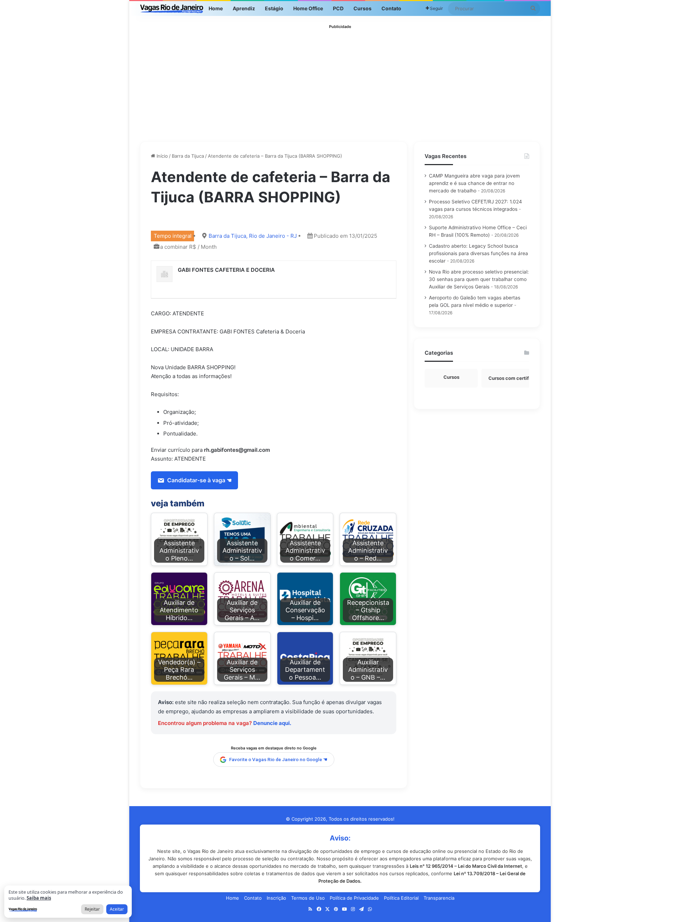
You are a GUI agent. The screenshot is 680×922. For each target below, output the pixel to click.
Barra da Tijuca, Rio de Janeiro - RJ (253, 235)
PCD (338, 8)
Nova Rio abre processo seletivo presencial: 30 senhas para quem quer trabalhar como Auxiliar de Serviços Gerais (479, 279)
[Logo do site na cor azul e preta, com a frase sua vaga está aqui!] (172, 8)
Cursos (362, 8)
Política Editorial (401, 898)
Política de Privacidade (354, 898)
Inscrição (276, 898)
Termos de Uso (308, 898)
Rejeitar (92, 909)
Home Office (308, 8)
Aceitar (117, 909)
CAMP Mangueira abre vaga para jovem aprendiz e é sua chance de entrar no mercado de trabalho (474, 183)
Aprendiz (244, 8)
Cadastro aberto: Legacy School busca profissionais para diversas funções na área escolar (478, 253)
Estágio (274, 8)
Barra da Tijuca (188, 156)
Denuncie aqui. (272, 723)
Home (216, 8)
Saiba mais (39, 898)
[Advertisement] (340, 81)
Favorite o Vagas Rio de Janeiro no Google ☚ (278, 759)
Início (161, 156)
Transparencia (439, 898)
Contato (391, 8)
